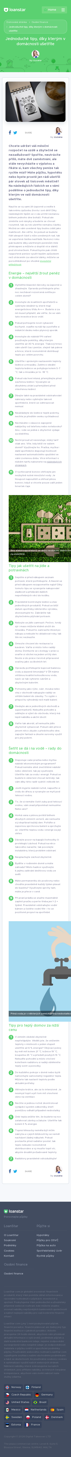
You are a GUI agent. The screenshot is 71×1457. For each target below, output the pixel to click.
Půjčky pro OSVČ (47, 1240)
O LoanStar (11, 1235)
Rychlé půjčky (45, 1256)
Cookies (9, 1251)
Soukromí (10, 1240)
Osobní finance (40, 22)
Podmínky (10, 1245)
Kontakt (9, 1256)
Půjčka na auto (46, 1245)
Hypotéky (43, 1235)
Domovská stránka (17, 22)
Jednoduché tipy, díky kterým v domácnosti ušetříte (33, 29)
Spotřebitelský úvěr (49, 1251)
